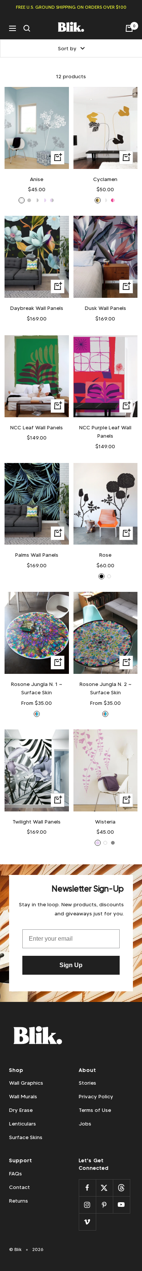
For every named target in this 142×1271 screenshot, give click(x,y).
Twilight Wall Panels (36, 821)
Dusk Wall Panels (105, 308)
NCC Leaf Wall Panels (36, 427)
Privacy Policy (96, 1096)
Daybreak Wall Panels (36, 308)
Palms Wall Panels (36, 554)
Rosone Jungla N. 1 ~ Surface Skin (36, 688)
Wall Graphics (26, 1082)
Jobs (85, 1123)
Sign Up (71, 965)
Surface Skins (25, 1137)
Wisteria (105, 821)
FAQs (15, 1173)
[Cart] (129, 28)
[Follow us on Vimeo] (87, 1221)
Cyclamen (105, 179)
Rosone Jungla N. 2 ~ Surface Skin (105, 688)
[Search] (26, 28)
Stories (87, 1082)
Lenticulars (22, 1123)
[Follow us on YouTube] (121, 1204)
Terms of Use (95, 1110)
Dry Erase (21, 1110)
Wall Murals (23, 1096)
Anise (36, 179)
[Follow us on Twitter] (104, 1187)
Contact (19, 1187)
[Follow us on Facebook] (87, 1187)
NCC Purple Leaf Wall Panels (105, 431)
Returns (18, 1200)
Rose (105, 554)
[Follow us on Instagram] (87, 1204)
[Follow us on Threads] (121, 1187)
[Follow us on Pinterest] (104, 1204)
